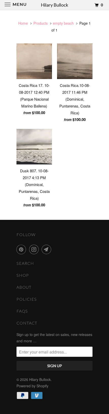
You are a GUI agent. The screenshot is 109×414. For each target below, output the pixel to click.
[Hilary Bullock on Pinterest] (22, 249)
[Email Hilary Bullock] (47, 249)
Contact (26, 322)
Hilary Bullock (40, 379)
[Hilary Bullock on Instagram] (35, 249)
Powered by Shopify (32, 385)
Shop (22, 275)
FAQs (22, 311)
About (23, 287)
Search (25, 263)
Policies (26, 299)
